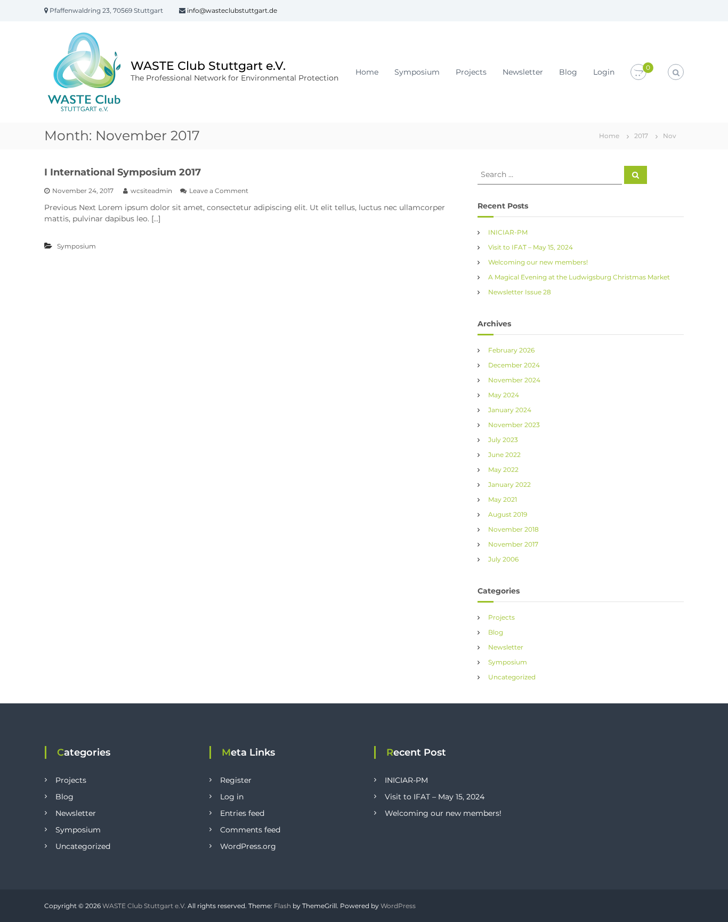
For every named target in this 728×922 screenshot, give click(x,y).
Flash (282, 906)
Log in (232, 796)
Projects (471, 72)
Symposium (417, 72)
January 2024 (509, 410)
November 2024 (514, 380)
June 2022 (504, 455)
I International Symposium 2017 (122, 172)
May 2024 (503, 395)
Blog (568, 72)
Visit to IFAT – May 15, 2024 (530, 247)
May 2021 (502, 499)
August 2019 (507, 514)
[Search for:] (551, 174)
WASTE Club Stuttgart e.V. (208, 66)
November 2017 (513, 544)
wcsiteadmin (151, 191)
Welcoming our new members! (538, 262)
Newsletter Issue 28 (519, 292)
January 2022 (509, 484)
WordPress (398, 906)
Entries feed (242, 813)
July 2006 (503, 559)
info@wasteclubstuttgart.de (232, 10)
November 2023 (514, 425)
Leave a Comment (218, 191)
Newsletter (523, 72)
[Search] (635, 175)
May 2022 (503, 470)
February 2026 (511, 350)
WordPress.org (248, 846)
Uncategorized (512, 677)
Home (366, 72)
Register (236, 780)
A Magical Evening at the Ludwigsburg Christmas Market (579, 277)
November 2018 (513, 529)
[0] (638, 72)
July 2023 (503, 440)
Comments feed (250, 830)
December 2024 (514, 365)
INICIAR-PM (508, 232)
